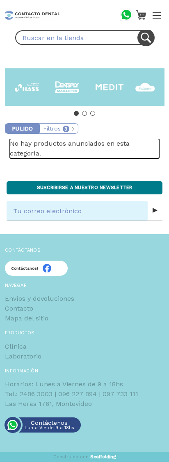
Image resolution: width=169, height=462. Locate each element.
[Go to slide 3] (92, 113)
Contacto (19, 308)
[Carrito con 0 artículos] (141, 15)
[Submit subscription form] (155, 211)
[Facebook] (47, 268)
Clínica (16, 346)
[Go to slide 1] (76, 113)
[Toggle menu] (157, 15)
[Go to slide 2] (84, 113)
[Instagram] (57, 268)
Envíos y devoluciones (39, 298)
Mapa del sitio (26, 318)
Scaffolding (103, 457)
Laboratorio (23, 356)
